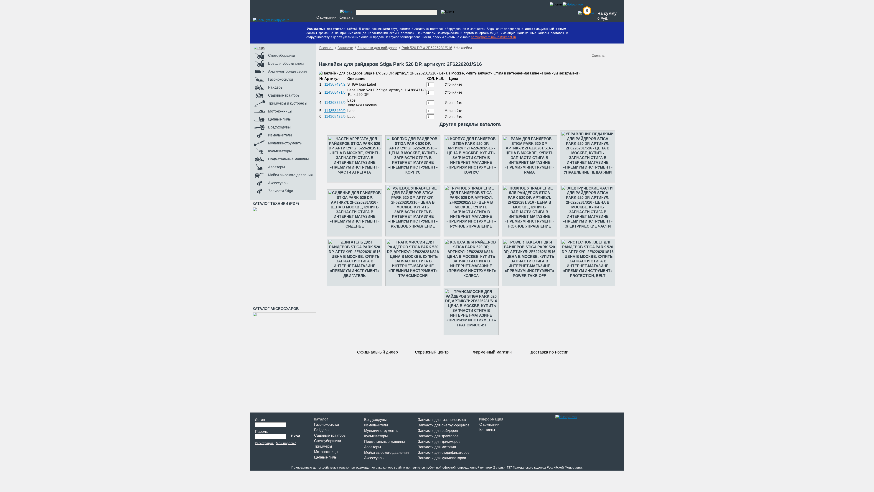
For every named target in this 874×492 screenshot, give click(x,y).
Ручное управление (471, 226)
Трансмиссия (413, 276)
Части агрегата (354, 172)
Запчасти (345, 48)
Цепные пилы (326, 457)
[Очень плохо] (596, 48)
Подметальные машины (384, 441)
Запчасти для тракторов (438, 436)
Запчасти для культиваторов (442, 458)
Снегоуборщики (327, 441)
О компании (326, 17)
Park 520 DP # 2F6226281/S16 (426, 48)
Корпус (413, 172)
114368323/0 (335, 103)
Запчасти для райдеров (377, 48)
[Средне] (605, 48)
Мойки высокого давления (386, 452)
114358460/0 (335, 111)
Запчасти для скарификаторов (444, 452)
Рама (529, 172)
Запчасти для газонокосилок (442, 420)
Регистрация (264, 443)
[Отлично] (614, 48)
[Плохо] (600, 48)
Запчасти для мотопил (437, 447)
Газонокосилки (326, 424)
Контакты (346, 17)
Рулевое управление (413, 226)
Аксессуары (374, 458)
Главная (326, 48)
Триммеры (323, 446)
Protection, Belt (587, 276)
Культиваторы (376, 436)
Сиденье (355, 226)
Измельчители (376, 425)
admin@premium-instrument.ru (493, 37)
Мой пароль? (286, 443)
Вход (295, 436)
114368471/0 (335, 92)
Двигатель (354, 276)
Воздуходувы (375, 420)
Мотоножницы (326, 452)
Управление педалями (588, 172)
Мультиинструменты (381, 431)
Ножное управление (529, 226)
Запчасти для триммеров (439, 441)
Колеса (471, 276)
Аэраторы (372, 447)
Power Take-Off (529, 276)
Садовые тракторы (330, 435)
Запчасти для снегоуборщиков (444, 425)
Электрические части (588, 226)
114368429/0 (335, 116)
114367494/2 (335, 84)
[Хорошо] (609, 48)
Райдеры (321, 430)
